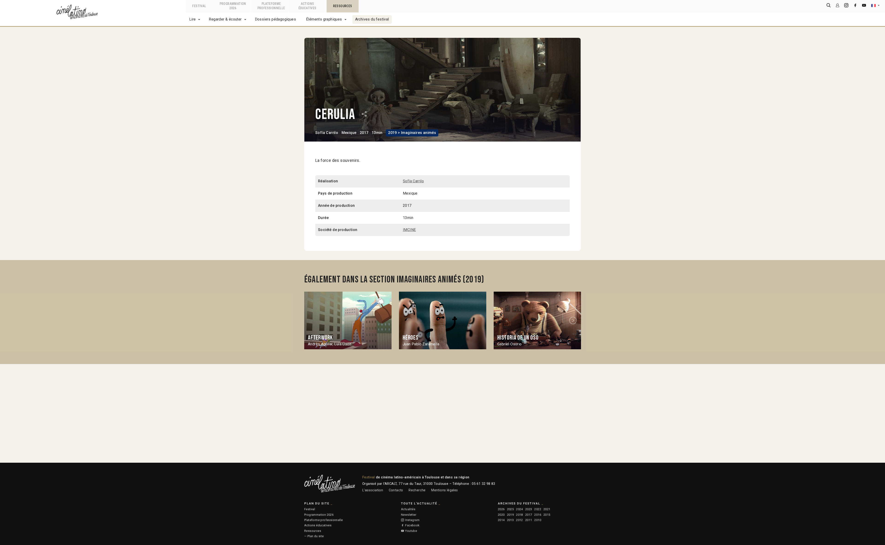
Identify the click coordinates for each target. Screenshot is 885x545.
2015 (546, 514)
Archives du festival (372, 19)
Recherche (417, 490)
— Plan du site (314, 536)
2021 (546, 509)
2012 (519, 520)
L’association (372, 490)
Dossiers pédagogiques (275, 19)
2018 (519, 514)
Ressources (312, 531)
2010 (537, 520)
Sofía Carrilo (326, 132)
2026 (501, 509)
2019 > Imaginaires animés (412, 132)
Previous (312, 320)
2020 (501, 514)
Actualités (408, 509)
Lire (192, 19)
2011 (528, 520)
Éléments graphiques (324, 19)
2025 (510, 509)
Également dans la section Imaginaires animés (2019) (394, 279)
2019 (510, 514)
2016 (537, 514)
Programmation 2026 (318, 514)
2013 (510, 520)
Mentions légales (444, 490)
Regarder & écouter (225, 19)
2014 (501, 520)
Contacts (396, 490)
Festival (309, 509)
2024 (519, 509)
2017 (528, 514)
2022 (537, 509)
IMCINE (409, 230)
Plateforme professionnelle (323, 520)
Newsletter (408, 514)
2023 (528, 509)
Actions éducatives (317, 525)
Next (574, 320)
